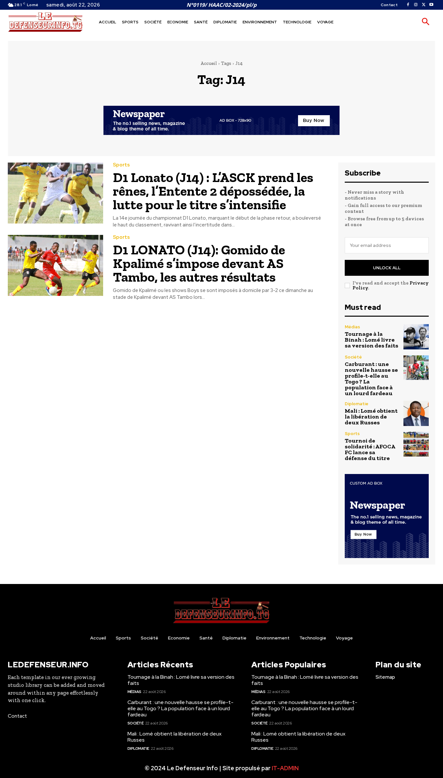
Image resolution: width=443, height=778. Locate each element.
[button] (425, 22)
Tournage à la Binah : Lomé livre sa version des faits (371, 339)
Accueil (208, 63)
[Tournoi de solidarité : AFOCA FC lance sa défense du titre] (416, 444)
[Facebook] (408, 5)
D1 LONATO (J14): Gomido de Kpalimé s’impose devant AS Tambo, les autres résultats (199, 263)
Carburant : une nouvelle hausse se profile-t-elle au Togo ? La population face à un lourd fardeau (371, 378)
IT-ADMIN (285, 768)
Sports (121, 165)
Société (353, 357)
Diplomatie (356, 404)
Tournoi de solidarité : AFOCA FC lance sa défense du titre (370, 449)
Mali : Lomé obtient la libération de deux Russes (371, 416)
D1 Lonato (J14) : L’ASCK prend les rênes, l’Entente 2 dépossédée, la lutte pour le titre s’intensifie (213, 191)
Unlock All (387, 268)
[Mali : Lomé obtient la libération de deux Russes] (416, 413)
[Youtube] (431, 5)
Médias (352, 327)
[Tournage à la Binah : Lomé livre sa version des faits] (416, 336)
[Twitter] (423, 5)
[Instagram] (416, 5)
